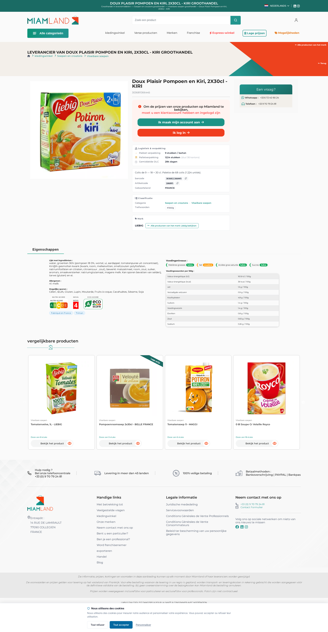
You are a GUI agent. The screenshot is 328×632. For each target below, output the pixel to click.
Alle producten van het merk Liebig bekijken (173, 225)
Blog (100, 562)
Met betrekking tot (110, 504)
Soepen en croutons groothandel (149, 6)
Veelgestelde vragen (111, 510)
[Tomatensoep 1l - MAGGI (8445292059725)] (198, 388)
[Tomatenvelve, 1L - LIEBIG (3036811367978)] (61, 388)
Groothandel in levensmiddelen (116, 6)
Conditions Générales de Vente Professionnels (197, 516)
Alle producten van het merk (311, 45)
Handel (102, 556)
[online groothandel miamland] (53, 20)
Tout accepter (121, 624)
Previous (24, 402)
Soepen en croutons (69, 56)
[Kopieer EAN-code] (186, 178)
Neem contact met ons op (115, 527)
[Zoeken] (235, 20)
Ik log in (179, 132)
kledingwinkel (44, 56)
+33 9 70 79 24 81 (267, 104)
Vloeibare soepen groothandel (182, 6)
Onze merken (106, 521)
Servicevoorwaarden (180, 510)
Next (303, 402)
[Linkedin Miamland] (295, 5)
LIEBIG (139, 225)
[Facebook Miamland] (237, 527)
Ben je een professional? (113, 539)
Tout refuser (97, 624)
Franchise (193, 32)
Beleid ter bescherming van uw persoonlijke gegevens (196, 532)
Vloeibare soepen (98, 56)
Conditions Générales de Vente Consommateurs (187, 523)
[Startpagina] (28, 56)
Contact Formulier (252, 507)
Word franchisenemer (111, 545)
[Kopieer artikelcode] (177, 183)
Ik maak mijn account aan (179, 122)
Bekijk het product (52, 443)
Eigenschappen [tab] (45, 249)
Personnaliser (143, 624)
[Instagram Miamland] (299, 5)
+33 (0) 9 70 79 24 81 (253, 504)
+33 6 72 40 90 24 (269, 97)
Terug (323, 63)
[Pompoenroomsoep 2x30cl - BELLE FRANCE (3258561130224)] (129, 388)
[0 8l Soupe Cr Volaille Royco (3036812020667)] (266, 388)
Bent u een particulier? (112, 533)
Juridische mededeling (182, 504)
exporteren (104, 550)
